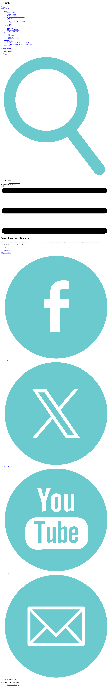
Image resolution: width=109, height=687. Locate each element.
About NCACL (11, 12)
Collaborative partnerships (13, 27)
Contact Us (6, 250)
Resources (9, 34)
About (5, 11)
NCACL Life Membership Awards (16, 21)
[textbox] (54, 183)
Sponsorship (10, 28)
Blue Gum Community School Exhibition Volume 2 (20, 44)
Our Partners (7, 25)
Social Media (10, 35)
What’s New (10, 41)
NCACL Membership (12, 31)
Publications (10, 37)
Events (5, 247)
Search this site (4, 184)
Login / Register (5, 8)
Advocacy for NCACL (13, 30)
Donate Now (7, 45)
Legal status (10, 22)
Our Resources (7, 32)
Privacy (9, 24)
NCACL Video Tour (12, 14)
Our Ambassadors (11, 20)
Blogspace (6, 40)
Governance (10, 18)
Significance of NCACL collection (15, 17)
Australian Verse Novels (13, 38)
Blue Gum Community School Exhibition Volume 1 (20, 43)
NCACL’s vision (11, 15)
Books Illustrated (34, 242)
